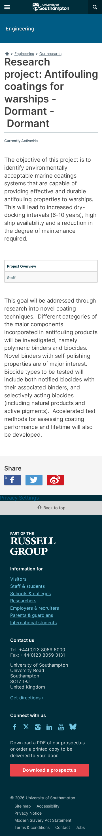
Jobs (80, 827)
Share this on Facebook (5, 477)
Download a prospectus (49, 770)
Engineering (20, 29)
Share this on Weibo (55, 480)
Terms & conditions (32, 827)
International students (33, 622)
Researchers (23, 600)
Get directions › (27, 698)
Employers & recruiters (34, 608)
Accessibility (48, 806)
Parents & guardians (31, 615)
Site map (22, 806)
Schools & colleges (30, 593)
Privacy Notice (28, 813)
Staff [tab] (11, 278)
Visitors (18, 579)
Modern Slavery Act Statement (42, 820)
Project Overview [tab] (21, 266)
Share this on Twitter (34, 480)
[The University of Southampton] (51, 7)
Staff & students (27, 586)
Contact (62, 827)
